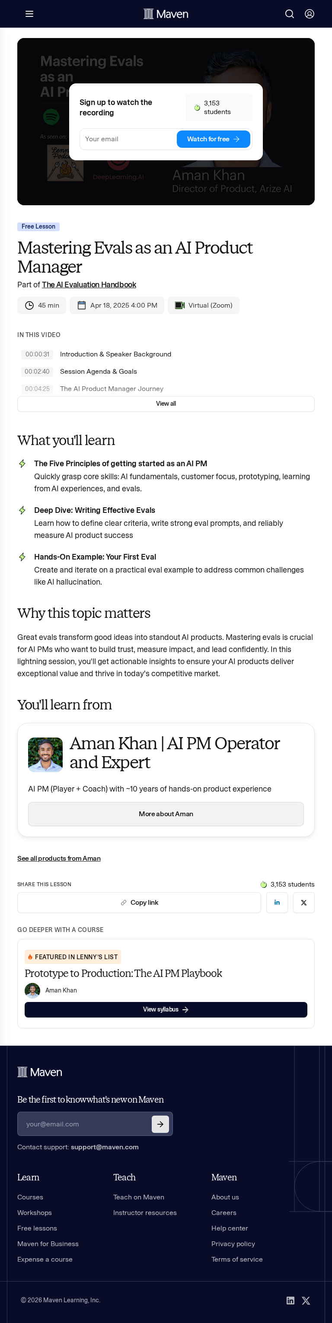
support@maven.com (105, 1147)
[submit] (160, 1124)
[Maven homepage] (166, 14)
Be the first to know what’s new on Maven (90, 1099)
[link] (277, 902)
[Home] (40, 1072)
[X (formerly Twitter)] (306, 1300)
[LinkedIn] (290, 1300)
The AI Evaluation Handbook (89, 284)
